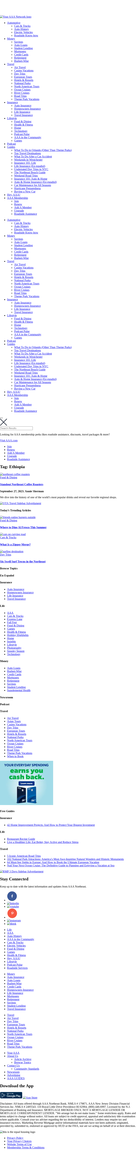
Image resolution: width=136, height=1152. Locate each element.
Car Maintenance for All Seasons (32, 185)
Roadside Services (17, 967)
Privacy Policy (15, 1137)
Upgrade (19, 210)
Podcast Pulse (22, 134)
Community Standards (26, 1068)
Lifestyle (12, 118)
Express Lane (14, 619)
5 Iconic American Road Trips (24, 855)
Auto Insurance (22, 105)
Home (17, 127)
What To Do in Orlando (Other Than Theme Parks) (43, 150)
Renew (18, 204)
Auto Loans (20, 45)
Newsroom (13, 1071)
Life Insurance (22, 111)
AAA (10, 612)
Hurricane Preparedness (27, 188)
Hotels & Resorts (23, 80)
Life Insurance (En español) (29, 166)
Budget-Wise (21, 60)
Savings (18, 41)
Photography (14, 647)
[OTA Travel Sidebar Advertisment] (20, 503)
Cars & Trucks (22, 25)
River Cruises (21, 92)
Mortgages (20, 51)
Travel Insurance (23, 115)
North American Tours (26, 86)
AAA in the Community (27, 137)
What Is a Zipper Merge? (15, 544)
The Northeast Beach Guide (30, 172)
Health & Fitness (23, 124)
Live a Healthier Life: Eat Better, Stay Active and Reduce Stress (42, 842)
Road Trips (20, 95)
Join (16, 201)
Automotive (13, 22)
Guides (11, 146)
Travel (10, 64)
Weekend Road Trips (26, 175)
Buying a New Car (24, 191)
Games (18, 140)
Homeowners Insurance (27, 108)
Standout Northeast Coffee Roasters (21, 484)
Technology (20, 131)
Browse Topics (22, 1062)
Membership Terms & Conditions (25, 1147)
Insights (11, 641)
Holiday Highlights (18, 635)
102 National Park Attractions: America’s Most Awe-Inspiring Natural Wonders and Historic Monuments (65, 859)
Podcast (11, 143)
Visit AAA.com (9, 440)
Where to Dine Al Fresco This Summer (23, 527)
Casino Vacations (23, 70)
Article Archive (22, 1059)
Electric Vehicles (23, 32)
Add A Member (23, 207)
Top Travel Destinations (27, 153)
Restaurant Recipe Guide (21, 838)
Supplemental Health (18, 690)
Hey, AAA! (13, 194)
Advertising (13, 1075)
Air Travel (20, 67)
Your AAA (13, 1052)
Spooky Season (15, 651)
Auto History (21, 29)
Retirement (20, 57)
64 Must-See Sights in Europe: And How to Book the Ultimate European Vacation (53, 862)
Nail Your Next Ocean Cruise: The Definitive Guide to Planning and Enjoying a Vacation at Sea (60, 865)
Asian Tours (14, 721)
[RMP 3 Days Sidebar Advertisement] (21, 871)
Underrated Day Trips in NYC (31, 169)
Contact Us (13, 1065)
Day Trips (19, 73)
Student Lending (23, 48)
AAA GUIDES (16, 1078)
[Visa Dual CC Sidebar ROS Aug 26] (26, 804)
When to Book (15, 756)
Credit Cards (21, 54)
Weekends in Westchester (28, 159)
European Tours (23, 76)
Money (11, 38)
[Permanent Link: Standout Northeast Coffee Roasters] (15, 474)
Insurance (12, 102)
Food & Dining (22, 121)
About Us (12, 1056)
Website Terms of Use (19, 1144)
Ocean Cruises (22, 89)
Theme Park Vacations (26, 99)
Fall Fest (12, 622)
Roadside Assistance (25, 213)
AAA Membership (17, 197)
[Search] (1, 417)
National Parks (22, 83)
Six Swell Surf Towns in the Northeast (23, 561)
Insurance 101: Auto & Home (30, 178)
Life (9, 929)
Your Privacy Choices (19, 1141)
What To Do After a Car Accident (33, 156)
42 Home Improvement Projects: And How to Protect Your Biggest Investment (51, 824)
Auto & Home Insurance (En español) (35, 181)
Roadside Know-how (26, 35)
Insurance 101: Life (25, 162)
